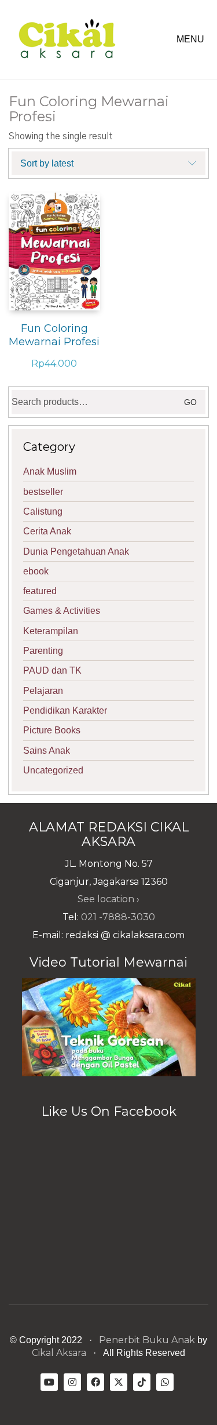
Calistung (42, 511)
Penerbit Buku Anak (147, 1340)
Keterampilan (50, 631)
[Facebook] (95, 1382)
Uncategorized (53, 770)
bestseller (43, 492)
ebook (36, 571)
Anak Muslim (49, 471)
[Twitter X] (118, 1382)
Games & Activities (61, 611)
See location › (108, 899)
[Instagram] (72, 1382)
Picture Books (51, 730)
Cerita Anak (47, 531)
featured (40, 591)
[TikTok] (141, 1382)
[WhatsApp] (165, 1382)
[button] (192, 39)
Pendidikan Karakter (65, 710)
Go (190, 402)
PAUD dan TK (52, 670)
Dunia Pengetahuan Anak (76, 551)
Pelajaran (43, 691)
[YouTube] (49, 1382)
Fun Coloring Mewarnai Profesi (54, 335)
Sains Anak (46, 750)
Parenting (43, 651)
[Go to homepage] (66, 39)
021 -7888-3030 (118, 917)
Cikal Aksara (59, 1352)
